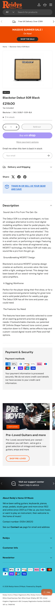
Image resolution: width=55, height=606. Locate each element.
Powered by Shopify (34, 586)
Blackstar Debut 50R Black (20, 47)
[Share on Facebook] (19, 177)
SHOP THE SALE (27, 39)
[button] (45, 5)
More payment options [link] (27, 142)
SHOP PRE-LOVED (18, 458)
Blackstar (7, 112)
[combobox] (27, 12)
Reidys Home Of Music (17, 586)
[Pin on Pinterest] (25, 177)
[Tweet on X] (13, 177)
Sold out (37, 127)
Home (5, 47)
